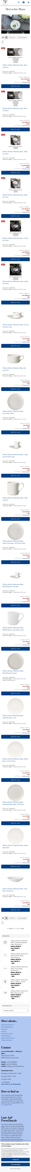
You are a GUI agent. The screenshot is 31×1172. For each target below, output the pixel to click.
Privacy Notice (8, 1156)
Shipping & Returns (7, 1025)
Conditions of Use (7, 1033)
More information (15, 1168)
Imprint (3, 1031)
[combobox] (12, 37)
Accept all (15, 1159)
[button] (3, 37)
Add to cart (15, 86)
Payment (4, 1029)
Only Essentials (15, 1164)
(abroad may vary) (21, 72)
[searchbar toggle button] (18, 2)
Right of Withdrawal (7, 1038)
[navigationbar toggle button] (28, 2)
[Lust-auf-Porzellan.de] (4, 2)
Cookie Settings (6, 1040)
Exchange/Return (7, 1027)
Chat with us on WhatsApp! (11, 1084)
